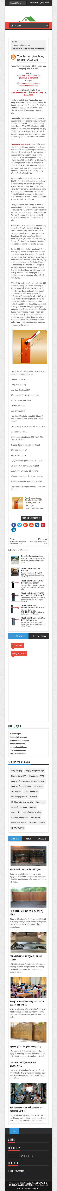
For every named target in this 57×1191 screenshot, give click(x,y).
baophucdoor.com (17, 744)
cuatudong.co (15, 734)
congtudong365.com (18, 747)
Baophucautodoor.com (19, 740)
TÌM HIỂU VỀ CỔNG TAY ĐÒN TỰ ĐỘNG (25, 869)
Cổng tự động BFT (18, 776)
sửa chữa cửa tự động (19, 817)
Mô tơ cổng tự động (19, 807)
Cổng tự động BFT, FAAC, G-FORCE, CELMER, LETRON (28, 1184)
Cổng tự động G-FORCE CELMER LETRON (27, 781)
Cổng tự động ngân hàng (21, 786)
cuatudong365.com (18, 750)
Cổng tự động (16, 771)
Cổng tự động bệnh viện (34, 771)
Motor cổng (40, 802)
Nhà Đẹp (33, 807)
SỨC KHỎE (35, 817)
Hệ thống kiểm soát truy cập (22, 802)
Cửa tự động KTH (31, 791)
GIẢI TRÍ (33, 797)
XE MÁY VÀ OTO (17, 828)
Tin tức (42, 823)
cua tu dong (38, 786)
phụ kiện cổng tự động (32, 812)
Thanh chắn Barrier (21, 45)
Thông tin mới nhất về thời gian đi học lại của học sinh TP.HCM (27, 1003)
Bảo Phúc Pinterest (18, 754)
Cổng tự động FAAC (36, 776)
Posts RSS (21, 1188)
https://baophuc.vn (18, 93)
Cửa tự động (16, 791)
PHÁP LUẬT (15, 812)
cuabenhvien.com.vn (18, 737)
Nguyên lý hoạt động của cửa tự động (25, 1046)
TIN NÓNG (33, 823)
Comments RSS (33, 1188)
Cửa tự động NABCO (19, 797)
